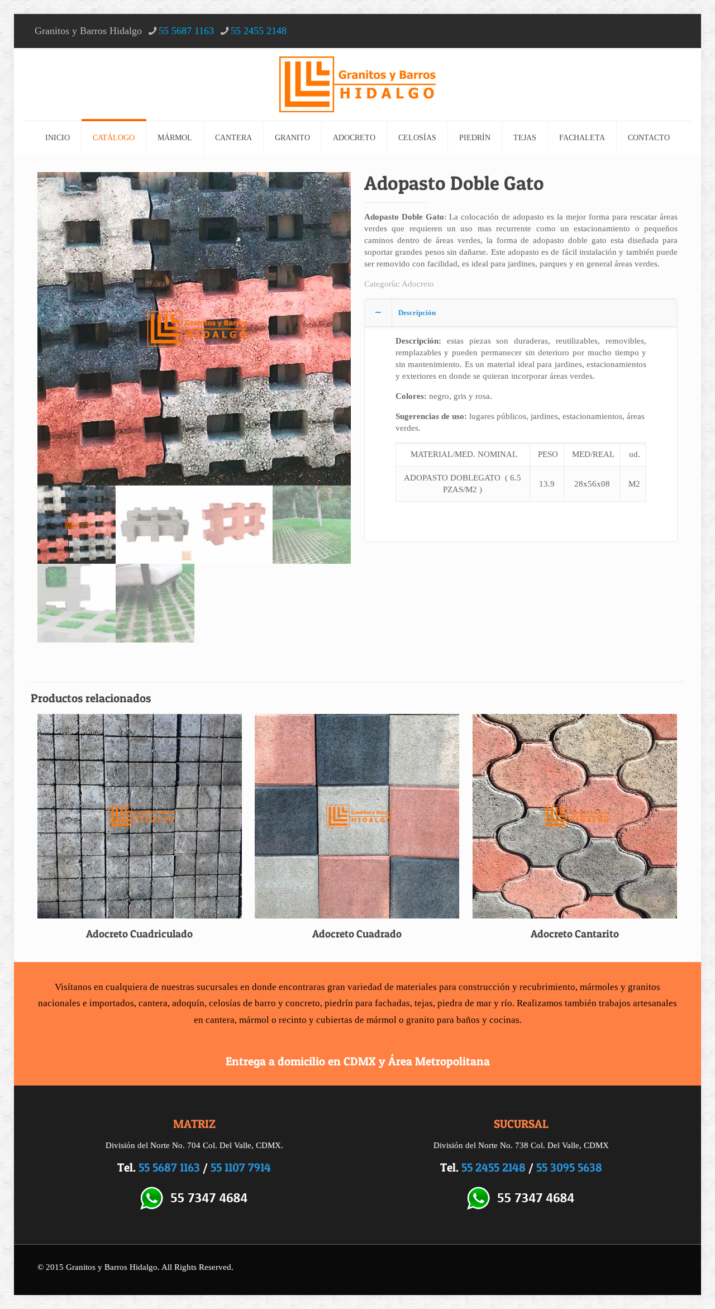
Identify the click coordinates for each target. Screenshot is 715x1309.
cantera (153, 1003)
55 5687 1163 (186, 30)
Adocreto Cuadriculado (139, 933)
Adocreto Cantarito (575, 933)
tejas (423, 1003)
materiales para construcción (453, 987)
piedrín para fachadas (367, 1003)
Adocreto (418, 283)
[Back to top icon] (661, 1286)
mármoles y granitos (620, 987)
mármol (254, 1020)
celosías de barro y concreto (264, 1003)
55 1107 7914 (241, 1167)
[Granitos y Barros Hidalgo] (357, 84)
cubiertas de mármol (356, 1020)
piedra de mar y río (474, 1003)
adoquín (188, 1003)
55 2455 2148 (259, 30)
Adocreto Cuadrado (357, 933)
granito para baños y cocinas (462, 1020)
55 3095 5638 (569, 1167)
